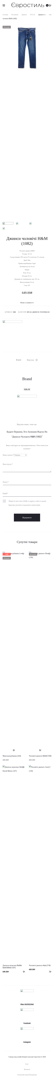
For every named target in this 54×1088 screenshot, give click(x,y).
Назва (6, 482)
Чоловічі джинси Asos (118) (39, 965)
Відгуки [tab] (32, 360)
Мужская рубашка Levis (12, 756)
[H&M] (12, 330)
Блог (27, 1064)
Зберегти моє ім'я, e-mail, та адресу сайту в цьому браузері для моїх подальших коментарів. (27, 503)
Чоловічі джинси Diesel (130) (40, 756)
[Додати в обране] (23, 554)
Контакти (27, 1069)
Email (5, 493)
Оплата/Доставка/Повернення (27, 1075)
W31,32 (32, 15)
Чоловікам (14, 15)
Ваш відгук (8, 464)
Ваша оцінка (8, 455)
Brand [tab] (18, 360)
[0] (50, 5)
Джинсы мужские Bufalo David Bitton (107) (12, 966)
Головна (5, 15)
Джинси (24, 15)
